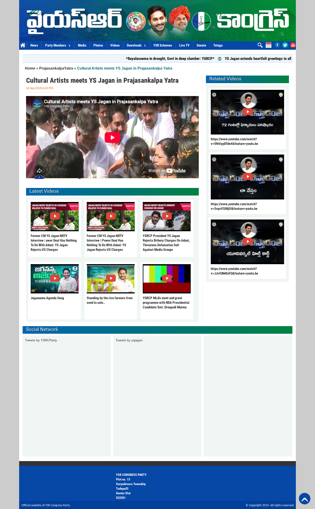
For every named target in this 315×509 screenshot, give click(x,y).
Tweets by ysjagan (129, 340)
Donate (201, 45)
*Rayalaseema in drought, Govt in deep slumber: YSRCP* (153, 58)
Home (23, 45)
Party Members (55, 45)
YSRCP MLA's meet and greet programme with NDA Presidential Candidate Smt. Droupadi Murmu (166, 302)
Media (82, 45)
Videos (115, 45)
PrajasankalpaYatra (56, 68)
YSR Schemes (162, 45)
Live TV (184, 45)
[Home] (157, 20)
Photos (98, 45)
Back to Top (304, 498)
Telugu (218, 45)
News (34, 45)
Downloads (134, 45)
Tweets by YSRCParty (41, 340)
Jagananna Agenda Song (47, 298)
